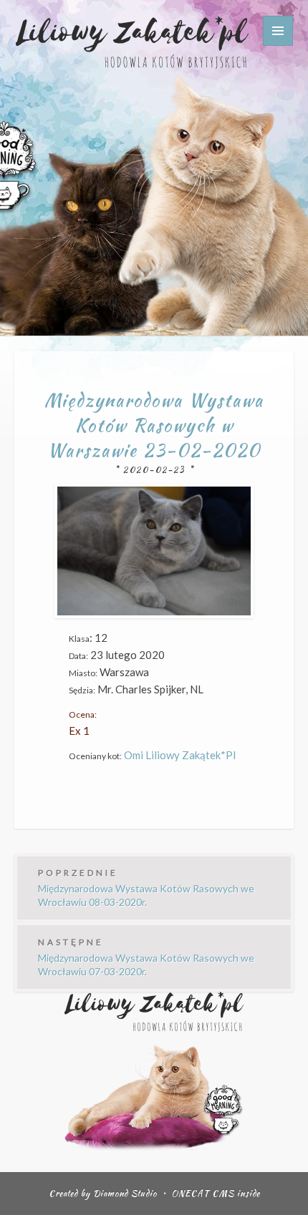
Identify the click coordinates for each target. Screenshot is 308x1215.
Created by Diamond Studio (103, 1193)
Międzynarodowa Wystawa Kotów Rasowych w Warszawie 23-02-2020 (154, 425)
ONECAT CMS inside (215, 1193)
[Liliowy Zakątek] (132, 40)
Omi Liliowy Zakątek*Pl (180, 754)
